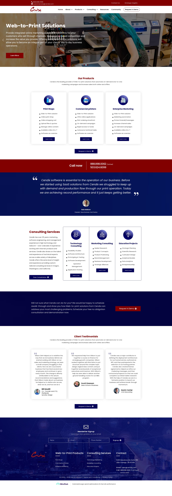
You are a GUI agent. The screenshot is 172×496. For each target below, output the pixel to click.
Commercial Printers (62, 463)
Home (60, 9)
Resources (104, 9)
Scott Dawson (87, 383)
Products (78, 9)
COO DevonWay (126, 392)
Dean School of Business (89, 385)
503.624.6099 (124, 473)
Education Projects (93, 466)
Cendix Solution (76, 477)
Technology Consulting (94, 460)
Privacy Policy (107, 477)
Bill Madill (46, 389)
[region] (86, 40)
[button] (3, 40)
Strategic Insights (131, 3)
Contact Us (115, 3)
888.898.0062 (125, 470)
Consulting (91, 9)
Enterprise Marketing (61, 466)
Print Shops (59, 460)
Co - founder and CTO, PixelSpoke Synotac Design (50, 393)
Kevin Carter (127, 390)
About (67, 9)
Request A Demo (131, 9)
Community (116, 9)
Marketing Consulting (94, 463)
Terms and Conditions (92, 477)
